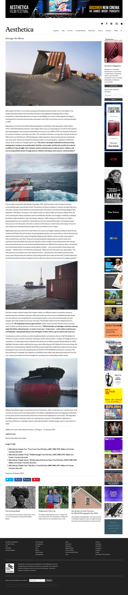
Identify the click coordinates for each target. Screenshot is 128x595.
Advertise (108, 30)
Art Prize (70, 30)
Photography (39, 554)
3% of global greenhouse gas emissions (27, 323)
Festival (100, 30)
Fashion (38, 546)
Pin (37, 479)
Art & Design (39, 542)
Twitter (98, 542)
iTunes (97, 552)
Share (19, 479)
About (116, 30)
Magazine (56, 30)
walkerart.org (10, 434)
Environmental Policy (72, 552)
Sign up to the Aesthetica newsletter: (17, 580)
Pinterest (98, 546)
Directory (68, 546)
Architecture (39, 544)
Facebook (98, 544)
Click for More (114, 86)
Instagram (99, 548)
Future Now (91, 30)
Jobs (67, 554)
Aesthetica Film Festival (103, 554)
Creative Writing (80, 30)
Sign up (114, 99)
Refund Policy (70, 548)
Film (37, 548)
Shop (63, 30)
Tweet (10, 479)
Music (37, 550)
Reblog (28, 479)
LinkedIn (98, 550)
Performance (39, 552)
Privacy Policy (70, 550)
